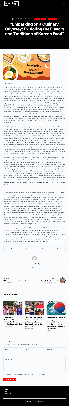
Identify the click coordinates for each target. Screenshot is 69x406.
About (6, 391)
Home (6, 389)
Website (49, 349)
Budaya (37, 19)
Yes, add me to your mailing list (15, 354)
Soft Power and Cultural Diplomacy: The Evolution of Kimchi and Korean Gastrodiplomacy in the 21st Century (34, 322)
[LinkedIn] (58, 249)
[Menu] (64, 3)
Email (28, 349)
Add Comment (9, 359)
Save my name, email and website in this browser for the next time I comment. (26, 374)
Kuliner (44, 19)
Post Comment (9, 379)
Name (7, 349)
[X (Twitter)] (26, 249)
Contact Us (8, 393)
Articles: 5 (34, 267)
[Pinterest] (42, 249)
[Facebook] (11, 249)
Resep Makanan (52, 19)
